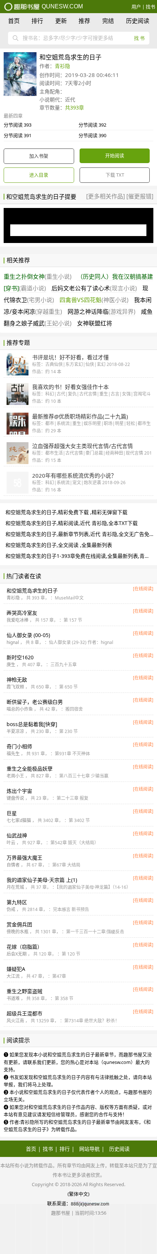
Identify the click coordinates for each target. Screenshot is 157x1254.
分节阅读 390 (92, 135)
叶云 (11, 843)
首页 (14, 21)
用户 (136, 6)
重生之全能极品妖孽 (30, 768)
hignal (13, 642)
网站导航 (89, 1148)
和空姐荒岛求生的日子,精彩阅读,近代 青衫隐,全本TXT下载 (71, 523)
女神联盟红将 (94, 323)
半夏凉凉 (15, 731)
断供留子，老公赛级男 (35, 701)
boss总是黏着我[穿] (32, 724)
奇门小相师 (19, 746)
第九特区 (17, 902)
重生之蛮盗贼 (24, 991)
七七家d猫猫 (19, 820)
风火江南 (15, 1021)
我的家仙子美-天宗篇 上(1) (42, 879)
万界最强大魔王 (24, 857)
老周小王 (15, 776)
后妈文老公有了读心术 (94, 288)
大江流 (13, 976)
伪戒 (11, 909)
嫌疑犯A (16, 968)
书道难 (13, 998)
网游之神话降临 (101, 312)
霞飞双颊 (15, 687)
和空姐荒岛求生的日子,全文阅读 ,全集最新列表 (58, 544)
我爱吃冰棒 (17, 620)
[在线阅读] (143, 589)
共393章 (74, 107)
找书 (150, 6)
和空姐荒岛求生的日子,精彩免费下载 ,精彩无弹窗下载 (66, 512)
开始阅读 (114, 155)
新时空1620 (20, 657)
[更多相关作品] (106, 196)
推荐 (84, 21)
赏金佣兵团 (19, 924)
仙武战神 (17, 835)
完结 (108, 21)
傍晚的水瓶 (17, 932)
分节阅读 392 (92, 124)
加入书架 (38, 156)
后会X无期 (17, 954)
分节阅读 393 (17, 124)
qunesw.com (61, 6)
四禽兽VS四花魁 (94, 300)
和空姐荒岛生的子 (32, 590)
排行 (37, 21)
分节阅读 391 (17, 135)
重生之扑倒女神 (38, 277)
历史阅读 (137, 21)
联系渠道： (59, 1203)
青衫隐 (62, 65)
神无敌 (17, 679)
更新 (61, 21)
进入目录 (38, 174)
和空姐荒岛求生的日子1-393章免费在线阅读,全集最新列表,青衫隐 (80, 555)
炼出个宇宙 (19, 790)
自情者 (13, 865)
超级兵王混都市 (24, 1013)
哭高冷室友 (22, 612)
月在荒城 (15, 887)
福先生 (13, 754)
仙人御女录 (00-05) (28, 635)
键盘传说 (15, 798)
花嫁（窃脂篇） (24, 946)
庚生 (11, 664)
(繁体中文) (78, 1194)
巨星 (12, 813)
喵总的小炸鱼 (20, 709)
